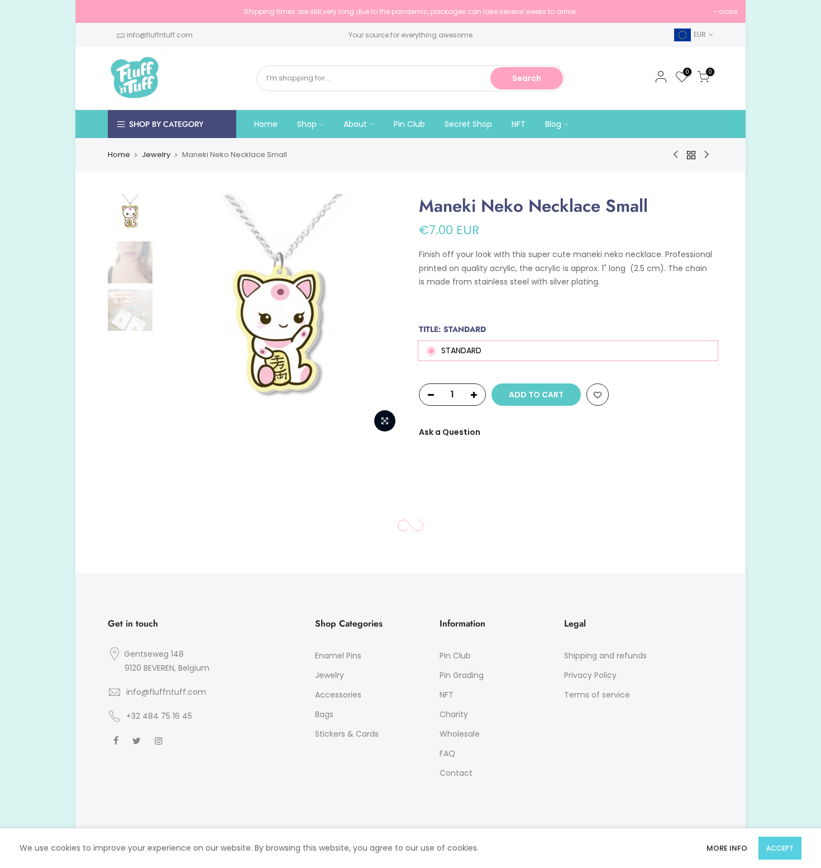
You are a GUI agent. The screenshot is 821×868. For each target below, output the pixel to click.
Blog (553, 124)
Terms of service (597, 694)
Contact (456, 773)
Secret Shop (468, 124)
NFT (519, 124)
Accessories (338, 694)
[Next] (382, 316)
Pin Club (409, 124)
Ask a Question (449, 432)
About (355, 124)
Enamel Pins (338, 655)
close (98, 11)
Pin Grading (462, 675)
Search (526, 78)
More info (727, 848)
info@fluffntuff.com (160, 35)
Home (266, 124)
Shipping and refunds (605, 655)
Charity (454, 714)
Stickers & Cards (347, 733)
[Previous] (177, 316)
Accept (780, 848)
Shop (307, 124)
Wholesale (460, 733)
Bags (324, 714)
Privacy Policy (590, 675)
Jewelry (156, 154)
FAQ (447, 753)
